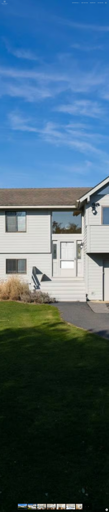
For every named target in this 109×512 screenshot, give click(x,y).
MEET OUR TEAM (85, 2)
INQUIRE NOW (92, 2)
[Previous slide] (86, 507)
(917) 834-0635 (100, 2)
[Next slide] (88, 507)
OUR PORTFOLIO (75, 2)
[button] (22, 506)
